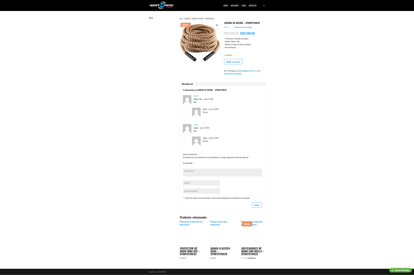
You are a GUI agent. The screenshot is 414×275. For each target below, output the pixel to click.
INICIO (225, 6)
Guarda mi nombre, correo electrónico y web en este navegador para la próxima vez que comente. (217, 198)
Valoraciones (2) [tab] (187, 84)
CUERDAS (187, 18)
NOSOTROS (234, 6)
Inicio (181, 18)
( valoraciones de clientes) (243, 27)
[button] (217, 25)
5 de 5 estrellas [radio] (192, 165)
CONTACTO (252, 6)
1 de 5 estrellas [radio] (184, 165)
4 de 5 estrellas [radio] (190, 165)
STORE (243, 6)
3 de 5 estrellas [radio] (188, 165)
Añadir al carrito (233, 61)
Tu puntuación (188, 163)
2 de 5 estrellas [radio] (186, 165)
